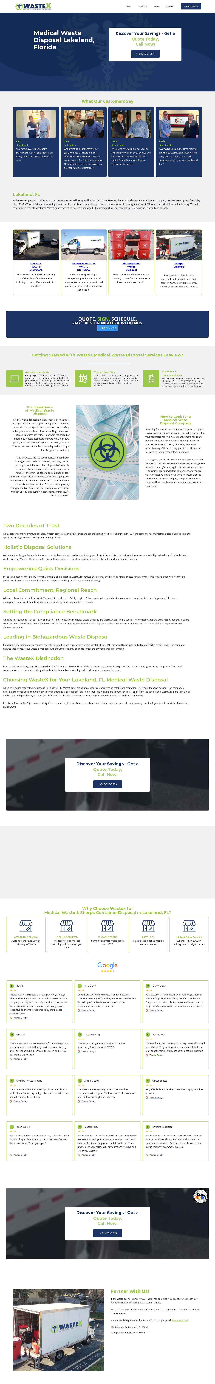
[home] (33, 6)
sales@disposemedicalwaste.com (128, 1332)
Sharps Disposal (178, 265)
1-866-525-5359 (145, 54)
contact (170, 6)
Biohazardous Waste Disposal (131, 266)
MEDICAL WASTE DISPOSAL (36, 266)
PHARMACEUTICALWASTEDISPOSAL (84, 266)
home (129, 6)
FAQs (156, 6)
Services (142, 6)
